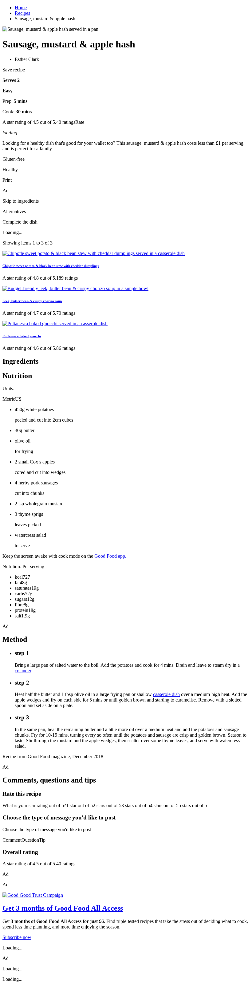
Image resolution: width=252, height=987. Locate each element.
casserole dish (166, 694)
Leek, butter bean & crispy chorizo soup (32, 301)
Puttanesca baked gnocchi (21, 336)
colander (23, 670)
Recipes (22, 13)
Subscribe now (16, 937)
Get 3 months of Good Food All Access (62, 908)
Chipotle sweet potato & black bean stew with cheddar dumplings (50, 266)
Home (21, 7)
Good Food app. (110, 556)
